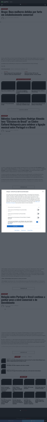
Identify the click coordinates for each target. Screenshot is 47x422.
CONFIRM (15, 226)
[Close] (43, 192)
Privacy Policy (30, 230)
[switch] (37, 210)
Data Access (23, 230)
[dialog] (23, 211)
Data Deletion (17, 230)
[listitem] (23, 207)
